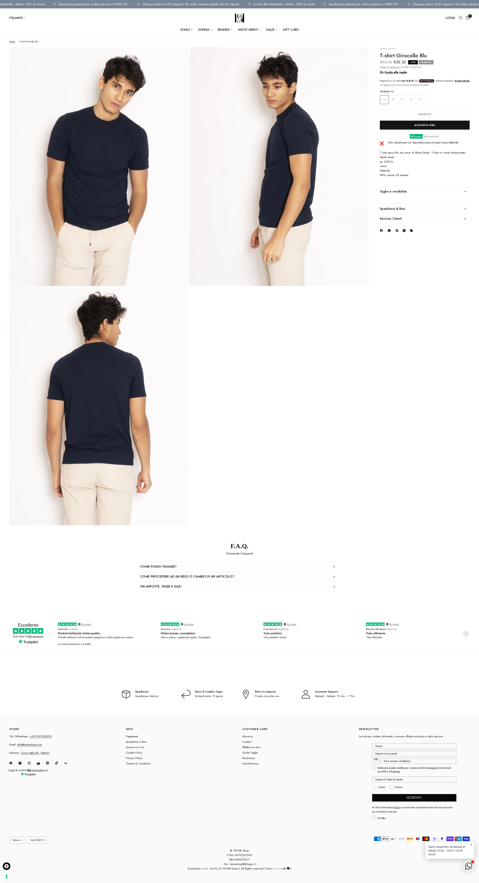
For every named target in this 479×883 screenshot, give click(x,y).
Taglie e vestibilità (393, 191)
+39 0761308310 (41, 736)
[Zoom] (180, 55)
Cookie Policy (134, 753)
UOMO (185, 29)
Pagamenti (132, 736)
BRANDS (224, 29)
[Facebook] (382, 230)
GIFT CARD (291, 29)
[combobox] (377, 761)
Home (12, 41)
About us (247, 736)
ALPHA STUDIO (388, 48)
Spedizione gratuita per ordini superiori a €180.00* (124, 4)
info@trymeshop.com (29, 745)
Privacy (397, 807)
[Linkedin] (68, 763)
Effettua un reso (251, 747)
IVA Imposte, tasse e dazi (160, 586)
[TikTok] (59, 763)
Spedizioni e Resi (136, 742)
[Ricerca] (460, 17)
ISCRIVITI (414, 797)
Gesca (277, 869)
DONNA (203, 29)
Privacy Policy (134, 758)
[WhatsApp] (405, 230)
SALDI (270, 29)
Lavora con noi (135, 747)
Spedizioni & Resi (392, 208)
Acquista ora (424, 125)
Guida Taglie (250, 753)
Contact (246, 742)
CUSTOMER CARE (255, 729)
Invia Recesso (250, 763)
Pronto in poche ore (267, 696)
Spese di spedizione (389, 67)
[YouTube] (41, 764)
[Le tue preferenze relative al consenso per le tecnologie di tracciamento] (6, 876)
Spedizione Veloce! (147, 696)
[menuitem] (186, 29)
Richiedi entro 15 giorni (209, 696)
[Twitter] (23, 763)
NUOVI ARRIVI (248, 29)
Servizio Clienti (391, 218)
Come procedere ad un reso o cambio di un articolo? (187, 576)
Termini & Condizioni (138, 763)
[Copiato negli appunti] (412, 230)
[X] (390, 230)
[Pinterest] (398, 230)
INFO (129, 729)
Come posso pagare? (158, 566)
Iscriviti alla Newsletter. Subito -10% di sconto (45, 4)
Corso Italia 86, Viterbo (35, 753)
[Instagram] (32, 763)
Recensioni (248, 758)
